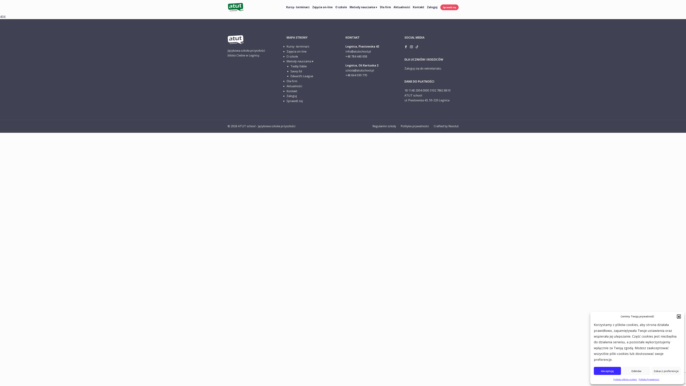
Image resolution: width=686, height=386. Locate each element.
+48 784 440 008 (356, 56)
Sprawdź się (449, 7)
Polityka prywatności (415, 126)
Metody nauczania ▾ (363, 7)
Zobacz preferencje (666, 371)
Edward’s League (301, 76)
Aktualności (402, 7)
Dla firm (385, 7)
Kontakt (418, 7)
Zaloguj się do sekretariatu (422, 68)
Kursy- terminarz (298, 7)
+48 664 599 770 (356, 75)
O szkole (341, 7)
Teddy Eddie (298, 66)
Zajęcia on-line (322, 7)
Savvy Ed (296, 71)
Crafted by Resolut (446, 126)
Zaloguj (432, 7)
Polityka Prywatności (649, 379)
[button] (679, 316)
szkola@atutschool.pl (360, 70)
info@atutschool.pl (358, 51)
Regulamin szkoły (384, 126)
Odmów (636, 371)
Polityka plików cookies (625, 379)
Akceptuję (607, 371)
